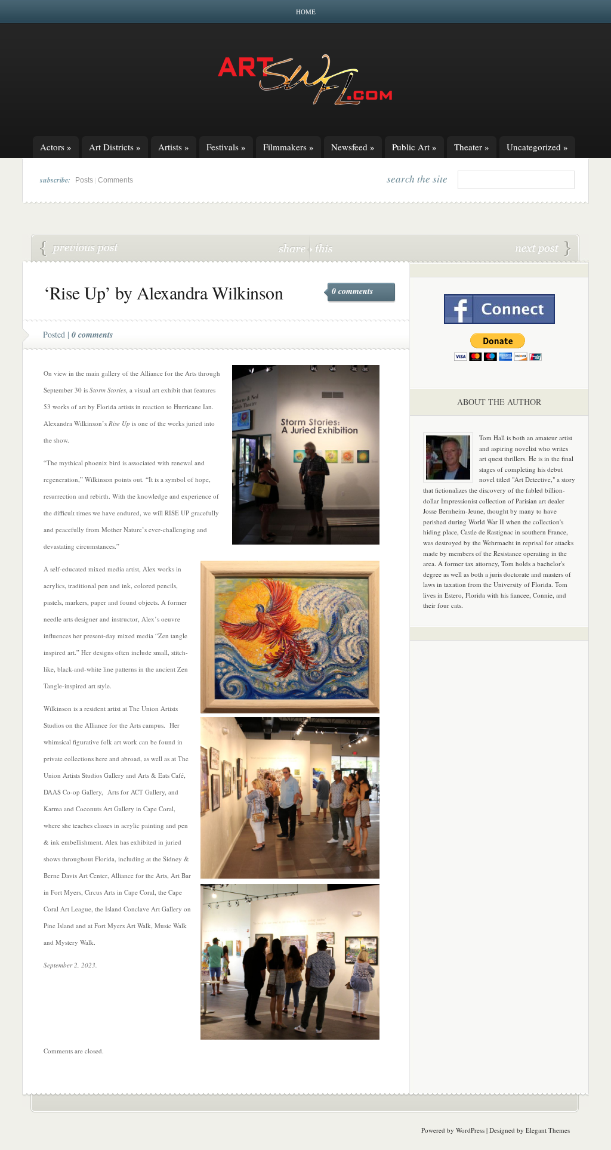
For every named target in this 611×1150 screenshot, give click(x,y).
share (293, 248)
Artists (173, 147)
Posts (84, 180)
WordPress (470, 1130)
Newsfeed (353, 147)
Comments (115, 180)
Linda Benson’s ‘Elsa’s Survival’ (543, 248)
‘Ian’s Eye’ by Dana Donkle (79, 248)
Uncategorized (537, 147)
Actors (56, 147)
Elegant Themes (548, 1130)
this (321, 248)
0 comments (352, 291)
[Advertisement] (499, 836)
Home (306, 11)
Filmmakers (288, 147)
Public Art (414, 147)
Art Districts (115, 147)
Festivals (226, 147)
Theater (471, 147)
